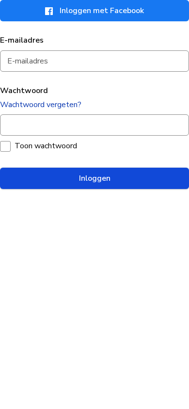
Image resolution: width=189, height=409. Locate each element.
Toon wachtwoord (46, 146)
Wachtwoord (24, 90)
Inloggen (94, 178)
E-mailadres (22, 40)
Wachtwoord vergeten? (40, 104)
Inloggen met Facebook (102, 10)
